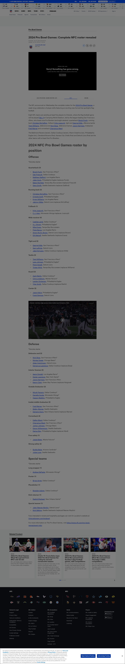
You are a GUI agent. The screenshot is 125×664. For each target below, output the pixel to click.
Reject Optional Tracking (88, 656)
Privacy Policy (52, 652)
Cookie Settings (41, 662)
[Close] (122, 656)
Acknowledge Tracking (104, 656)
